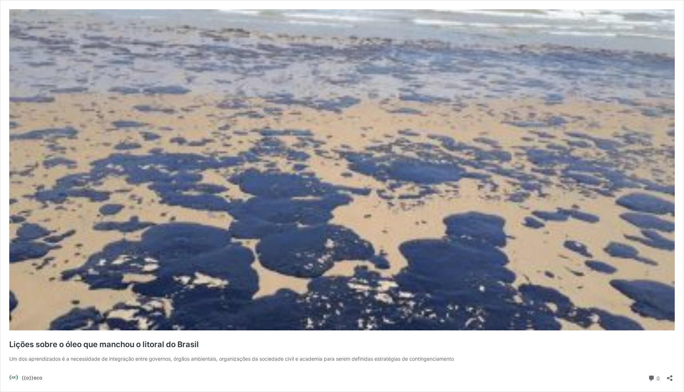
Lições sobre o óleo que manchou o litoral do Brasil (104, 344)
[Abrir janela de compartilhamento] (670, 375)
